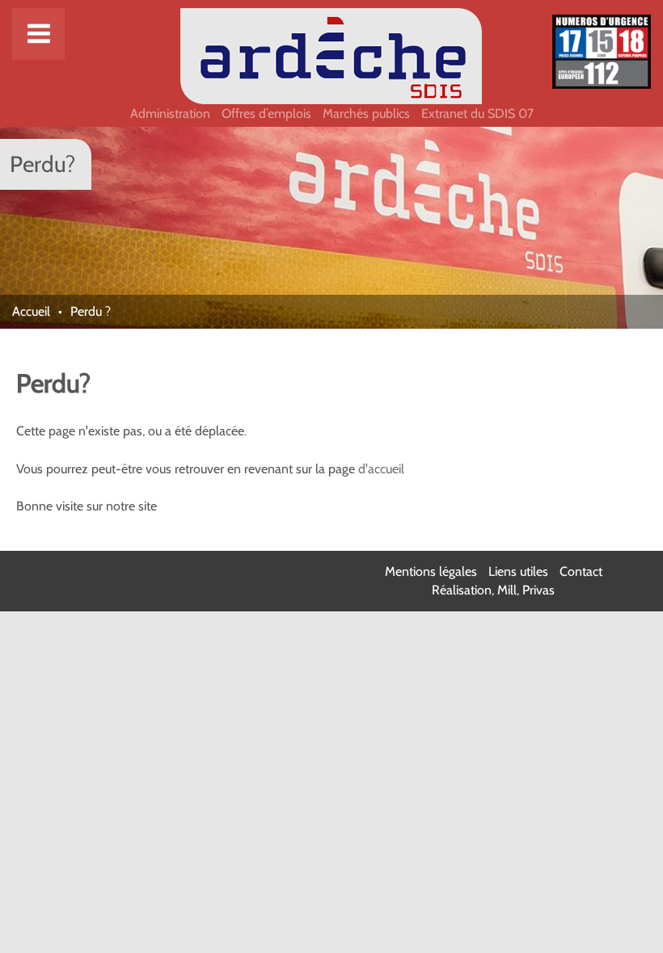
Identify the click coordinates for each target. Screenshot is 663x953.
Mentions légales (431, 571)
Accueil (31, 311)
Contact (581, 571)
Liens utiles (518, 571)
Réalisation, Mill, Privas (493, 590)
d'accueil (381, 468)
